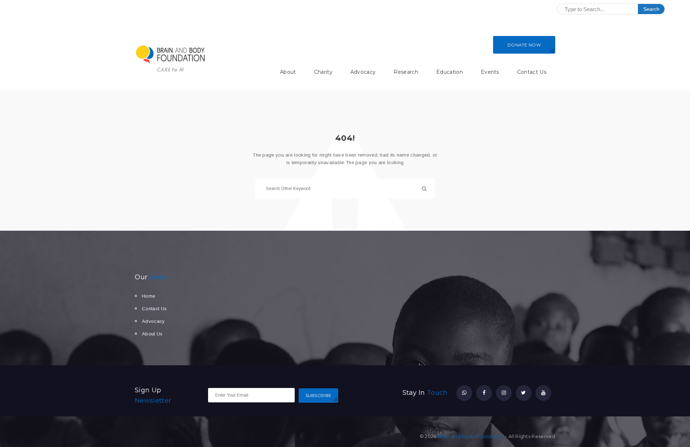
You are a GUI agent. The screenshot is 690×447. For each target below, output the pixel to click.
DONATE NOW (524, 45)
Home (148, 296)
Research (406, 72)
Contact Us (531, 72)
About (288, 72)
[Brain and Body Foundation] (171, 58)
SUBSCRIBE (318, 395)
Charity (323, 72)
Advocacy (363, 72)
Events (490, 72)
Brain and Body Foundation (471, 436)
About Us (152, 334)
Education (449, 72)
